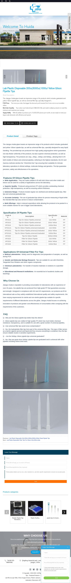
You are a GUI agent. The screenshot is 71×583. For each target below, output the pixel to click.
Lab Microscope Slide (11, 577)
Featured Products (34, 575)
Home (5, 31)
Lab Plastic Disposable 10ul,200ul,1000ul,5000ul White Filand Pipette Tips (29, 438)
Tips (27, 575)
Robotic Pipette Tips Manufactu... (17, 518)
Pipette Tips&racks (34, 31)
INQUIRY (35, 552)
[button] (66, 76)
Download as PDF (30, 123)
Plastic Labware (21, 31)
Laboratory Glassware (31, 580)
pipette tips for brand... (53, 518)
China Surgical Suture (24, 577)
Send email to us (12, 123)
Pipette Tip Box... (35, 518)
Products (11, 31)
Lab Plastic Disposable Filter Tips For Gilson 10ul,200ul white (23, 440)
